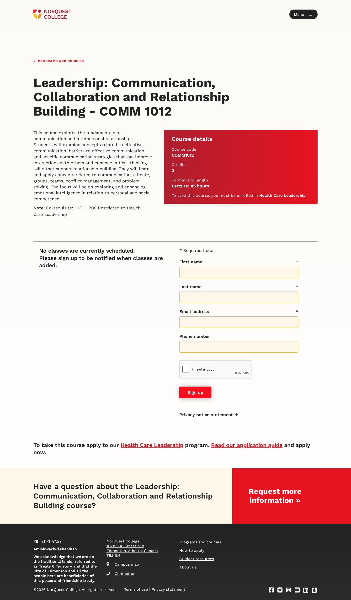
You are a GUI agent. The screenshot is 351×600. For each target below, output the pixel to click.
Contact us (125, 573)
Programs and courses (61, 60)
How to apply (191, 550)
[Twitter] (281, 591)
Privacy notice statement (206, 414)
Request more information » (275, 495)
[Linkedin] (307, 591)
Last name (190, 286)
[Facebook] (273, 591)
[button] (303, 14)
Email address (194, 311)
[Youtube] (299, 591)
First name (190, 261)
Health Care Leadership (282, 195)
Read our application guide (246, 445)
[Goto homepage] (52, 14)
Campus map (127, 564)
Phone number (194, 336)
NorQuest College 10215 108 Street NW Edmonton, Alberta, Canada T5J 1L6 (132, 548)
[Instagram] (290, 591)
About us (187, 567)
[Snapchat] (316, 591)
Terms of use (136, 589)
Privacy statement (168, 589)
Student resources (196, 559)
